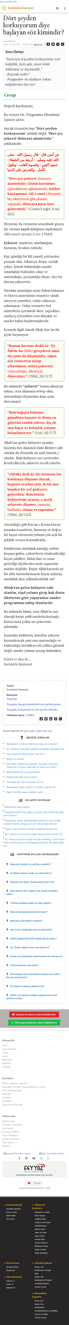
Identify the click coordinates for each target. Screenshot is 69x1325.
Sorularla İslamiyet (13, 1209)
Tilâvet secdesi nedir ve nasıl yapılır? (31, 903)
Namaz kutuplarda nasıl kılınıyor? (29, 911)
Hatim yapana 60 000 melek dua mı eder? (33, 938)
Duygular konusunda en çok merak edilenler (32, 709)
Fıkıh (4, 1045)
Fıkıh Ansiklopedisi (12, 1090)
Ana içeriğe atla (8, 1)
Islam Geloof (39, 1236)
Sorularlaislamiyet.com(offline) (46, 1311)
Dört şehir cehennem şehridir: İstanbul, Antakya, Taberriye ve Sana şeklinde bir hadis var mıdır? (32, 765)
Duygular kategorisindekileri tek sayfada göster (34, 704)
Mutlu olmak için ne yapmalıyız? (23, 772)
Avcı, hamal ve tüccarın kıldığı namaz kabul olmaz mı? (33, 834)
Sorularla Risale (12, 1267)
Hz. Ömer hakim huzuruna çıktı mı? (29, 947)
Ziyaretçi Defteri (11, 1131)
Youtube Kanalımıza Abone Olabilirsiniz (36, 1014)
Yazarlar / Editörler (12, 1124)
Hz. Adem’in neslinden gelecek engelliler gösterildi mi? (35, 749)
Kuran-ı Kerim (11, 1212)
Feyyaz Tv (10, 1281)
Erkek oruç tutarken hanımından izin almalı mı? (36, 956)
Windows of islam (41, 1246)
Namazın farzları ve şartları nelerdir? (30, 864)
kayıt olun (47, 730)
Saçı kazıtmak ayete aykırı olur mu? (25, 754)
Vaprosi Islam (40, 1229)
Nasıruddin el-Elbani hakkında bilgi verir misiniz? (32, 744)
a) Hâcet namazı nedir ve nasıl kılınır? (31, 873)
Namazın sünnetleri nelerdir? (26, 920)
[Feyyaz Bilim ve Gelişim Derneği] (34, 1168)
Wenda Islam (40, 1239)
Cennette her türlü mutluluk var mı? (25, 782)
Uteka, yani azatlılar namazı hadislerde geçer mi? (31, 829)
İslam (5, 1056)
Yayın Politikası (10, 1135)
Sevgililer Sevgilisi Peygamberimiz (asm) (24, 1086)
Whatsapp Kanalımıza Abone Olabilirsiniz (36, 1022)
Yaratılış (6, 1066)
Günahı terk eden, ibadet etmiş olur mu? (32, 882)
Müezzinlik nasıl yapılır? (17, 807)
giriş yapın (29, 730)
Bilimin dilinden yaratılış (14, 1083)
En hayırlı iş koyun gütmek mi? (27, 986)
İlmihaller (7, 1101)
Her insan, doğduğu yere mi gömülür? (31, 929)
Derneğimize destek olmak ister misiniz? (34, 1175)
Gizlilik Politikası (10, 1139)
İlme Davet (10, 1219)
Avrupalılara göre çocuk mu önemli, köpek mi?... (32, 787)
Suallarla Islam (40, 1219)
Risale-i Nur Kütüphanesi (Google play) (43, 1270)
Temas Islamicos (41, 1243)
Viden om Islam (41, 1233)
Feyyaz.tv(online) (41, 1314)
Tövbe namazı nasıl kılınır (24, 965)
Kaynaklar (7, 1128)
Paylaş (39, 45)
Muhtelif (6, 1063)
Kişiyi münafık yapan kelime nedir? (24, 792)
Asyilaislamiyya (41, 1226)
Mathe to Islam (40, 1249)
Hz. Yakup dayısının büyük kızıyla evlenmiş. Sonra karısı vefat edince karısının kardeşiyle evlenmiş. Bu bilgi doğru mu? (34, 842)
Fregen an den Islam (43, 1222)
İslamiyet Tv (11, 1288)
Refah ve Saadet (15, 759)
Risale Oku (10, 1270)
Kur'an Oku (39, 1301)
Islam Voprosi (40, 1216)
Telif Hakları (8, 1142)
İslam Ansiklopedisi (12, 1104)
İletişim (6, 1146)
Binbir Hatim (11, 1216)
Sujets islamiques (41, 1253)
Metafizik (7, 1059)
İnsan (5, 1052)
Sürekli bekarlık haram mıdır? (21, 777)
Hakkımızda (8, 1121)
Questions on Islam (42, 1212)
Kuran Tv (9, 1284)
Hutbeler (6, 1097)
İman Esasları (9, 1049)
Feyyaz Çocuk (40, 1287)
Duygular (12, 698)
